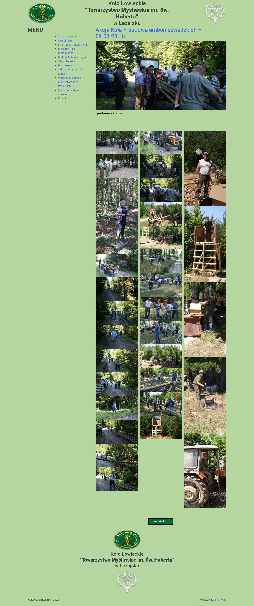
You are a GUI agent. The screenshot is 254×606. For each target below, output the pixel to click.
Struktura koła (66, 48)
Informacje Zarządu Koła (73, 44)
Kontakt (63, 98)
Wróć (161, 521)
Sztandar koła (66, 61)
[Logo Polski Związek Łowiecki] (214, 13)
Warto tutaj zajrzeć (69, 77)
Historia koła (65, 53)
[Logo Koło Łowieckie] (42, 13)
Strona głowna (67, 36)
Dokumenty (65, 65)
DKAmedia (219, 599)
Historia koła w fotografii (73, 57)
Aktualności (65, 40)
